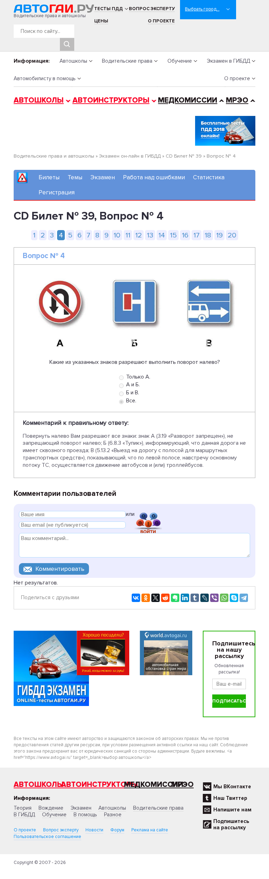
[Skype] (234, 598)
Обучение (179, 61)
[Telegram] (244, 598)
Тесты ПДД (108, 9)
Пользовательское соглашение (47, 836)
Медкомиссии (187, 100)
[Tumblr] (195, 598)
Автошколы (73, 61)
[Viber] (214, 598)
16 (185, 235)
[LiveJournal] (204, 598)
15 (173, 235)
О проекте (161, 21)
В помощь (85, 814)
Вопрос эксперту (152, 9)
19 (219, 235)
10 (116, 235)
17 (196, 235)
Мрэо (182, 784)
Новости (94, 830)
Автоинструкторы (111, 100)
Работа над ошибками (154, 177)
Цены (101, 21)
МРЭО (237, 100)
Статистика (209, 177)
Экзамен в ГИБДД (228, 61)
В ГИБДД (24, 814)
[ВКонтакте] (136, 598)
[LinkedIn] (185, 598)
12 (138, 235)
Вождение (51, 808)
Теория (23, 808)
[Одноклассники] (146, 598)
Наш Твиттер (230, 798)
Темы (75, 177)
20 (232, 235)
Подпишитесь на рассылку (231, 824)
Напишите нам (232, 810)
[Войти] (148, 515)
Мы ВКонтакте (232, 786)
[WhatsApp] (224, 598)
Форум (117, 830)
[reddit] (165, 598)
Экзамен (102, 177)
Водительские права (127, 61)
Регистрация (57, 192)
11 (127, 235)
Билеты (49, 177)
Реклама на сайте (149, 830)
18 (208, 235)
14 (161, 235)
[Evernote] (175, 598)
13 (150, 235)
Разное (113, 814)
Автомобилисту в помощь (45, 78)
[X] (155, 598)
